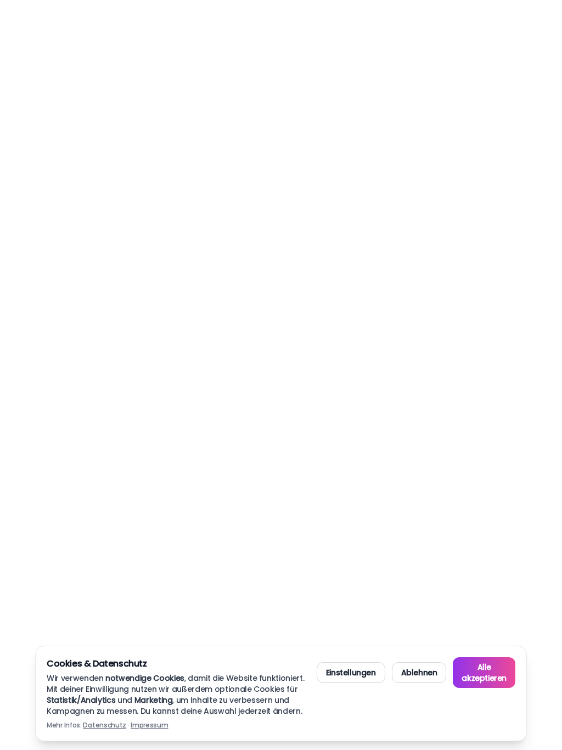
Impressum (149, 725)
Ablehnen (419, 672)
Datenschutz (104, 725)
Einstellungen (351, 672)
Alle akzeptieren (484, 673)
